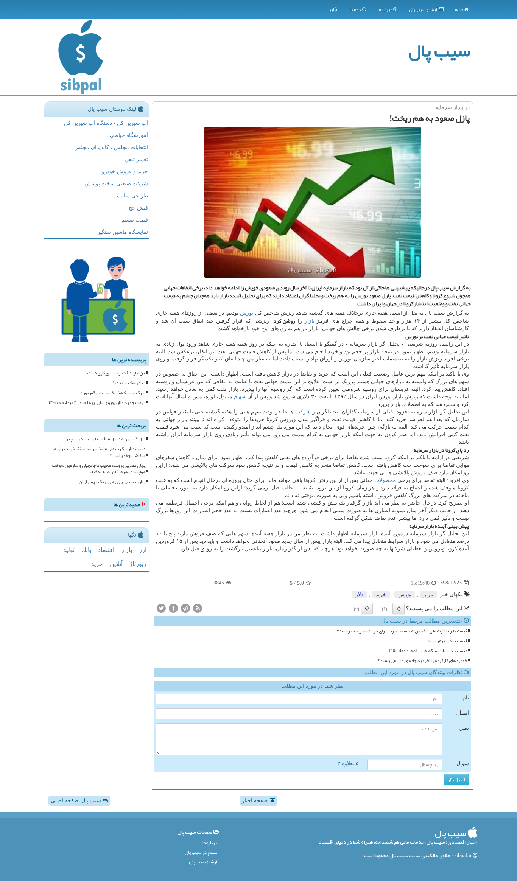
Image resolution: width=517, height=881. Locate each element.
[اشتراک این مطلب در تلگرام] (185, 608)
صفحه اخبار (255, 800)
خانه (459, 9)
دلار (359, 594)
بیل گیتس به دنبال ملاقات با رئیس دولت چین (105, 439)
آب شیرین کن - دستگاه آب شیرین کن (106, 123)
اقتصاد (106, 550)
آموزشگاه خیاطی (129, 135)
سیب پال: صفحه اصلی (77, 800)
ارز (332, 9)
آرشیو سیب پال (423, 9)
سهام (240, 396)
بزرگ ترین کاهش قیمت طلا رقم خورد (113, 392)
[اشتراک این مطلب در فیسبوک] (173, 608)
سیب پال (439, 50)
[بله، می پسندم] (398, 608)
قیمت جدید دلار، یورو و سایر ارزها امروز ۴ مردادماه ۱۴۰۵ (97, 402)
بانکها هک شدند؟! (129, 383)
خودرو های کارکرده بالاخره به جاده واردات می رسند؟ (422, 660)
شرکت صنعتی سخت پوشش (116, 183)
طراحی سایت (132, 196)
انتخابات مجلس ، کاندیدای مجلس (111, 147)
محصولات (385, 480)
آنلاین (116, 564)
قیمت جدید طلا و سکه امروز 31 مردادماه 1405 (427, 650)
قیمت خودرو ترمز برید (447, 641)
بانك (86, 550)
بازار (310, 321)
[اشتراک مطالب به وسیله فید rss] (197, 608)
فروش (418, 472)
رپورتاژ (137, 564)
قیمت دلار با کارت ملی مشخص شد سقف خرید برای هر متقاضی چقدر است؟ (402, 631)
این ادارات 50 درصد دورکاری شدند (115, 373)
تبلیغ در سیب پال (201, 852)
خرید (380, 594)
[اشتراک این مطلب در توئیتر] (161, 608)
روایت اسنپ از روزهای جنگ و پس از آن (112, 481)
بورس (246, 313)
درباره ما (385, 9)
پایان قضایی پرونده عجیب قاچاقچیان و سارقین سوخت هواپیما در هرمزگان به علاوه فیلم (98, 468)
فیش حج (138, 208)
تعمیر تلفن (136, 159)
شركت (303, 412)
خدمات (355, 9)
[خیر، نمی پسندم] (367, 608)
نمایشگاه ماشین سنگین (122, 232)
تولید (69, 550)
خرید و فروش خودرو (125, 171)
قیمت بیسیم (134, 220)
